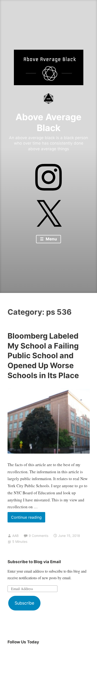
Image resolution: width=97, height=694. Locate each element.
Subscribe (24, 603)
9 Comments (38, 536)
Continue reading (28, 518)
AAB (15, 536)
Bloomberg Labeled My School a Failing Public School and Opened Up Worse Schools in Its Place (43, 355)
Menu (51, 239)
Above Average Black (48, 122)
